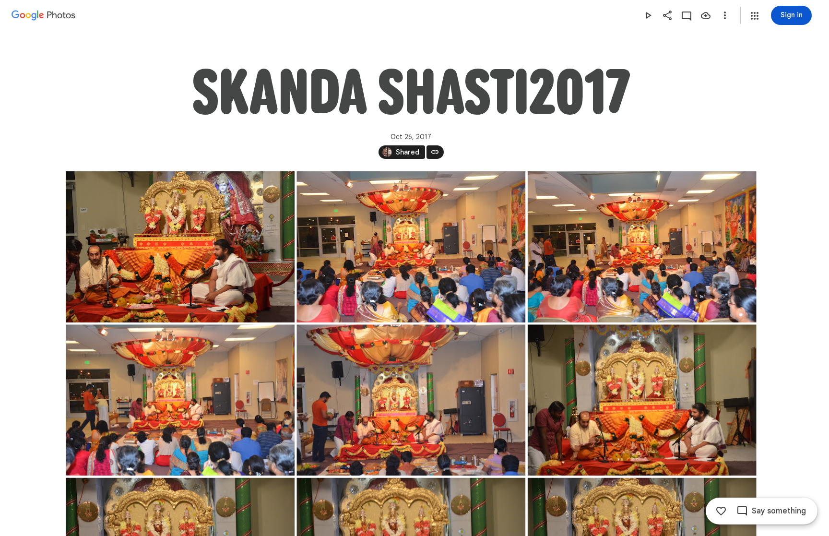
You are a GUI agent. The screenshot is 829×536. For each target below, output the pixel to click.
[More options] (724, 15)
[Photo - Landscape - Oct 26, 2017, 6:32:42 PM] (410, 400)
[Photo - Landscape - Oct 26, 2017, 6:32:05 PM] (180, 246)
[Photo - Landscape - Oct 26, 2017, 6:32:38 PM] (180, 400)
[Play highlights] (648, 15)
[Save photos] (705, 15)
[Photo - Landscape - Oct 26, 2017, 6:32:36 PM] (641, 246)
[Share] (667, 15)
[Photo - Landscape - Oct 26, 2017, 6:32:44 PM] (641, 400)
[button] (754, 15)
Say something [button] (779, 511)
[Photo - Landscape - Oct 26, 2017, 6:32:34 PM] (410, 246)
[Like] (721, 511)
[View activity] (686, 15)
